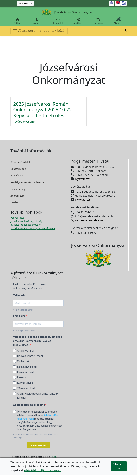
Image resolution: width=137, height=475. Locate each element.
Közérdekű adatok (20, 162)
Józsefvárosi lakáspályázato (25, 224)
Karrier (14, 202)
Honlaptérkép (18, 189)
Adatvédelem (17, 175)
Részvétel (58, 21)
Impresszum (17, 195)
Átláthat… (78, 21)
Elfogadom (118, 466)
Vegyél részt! (17, 217)
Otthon (17, 21)
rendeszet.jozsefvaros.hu (91, 220)
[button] (125, 30)
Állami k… (118, 23)
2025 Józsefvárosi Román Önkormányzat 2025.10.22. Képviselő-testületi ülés (43, 110)
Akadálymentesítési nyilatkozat (27, 182)
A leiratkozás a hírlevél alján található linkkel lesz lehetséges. (35, 436)
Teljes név (19, 295)
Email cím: (19, 316)
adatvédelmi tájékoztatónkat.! (42, 470)
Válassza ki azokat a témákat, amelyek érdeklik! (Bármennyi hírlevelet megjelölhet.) (37, 341)
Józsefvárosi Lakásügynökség (26, 221)
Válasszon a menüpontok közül (41, 30)
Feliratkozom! (38, 445)
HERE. (54, 457)
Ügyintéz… (37, 21)
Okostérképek (18, 168)
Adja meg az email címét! (24, 331)
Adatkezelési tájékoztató (29, 404)
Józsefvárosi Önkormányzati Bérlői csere (32, 228)
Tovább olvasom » (24, 121)
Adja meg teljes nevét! (23, 310)
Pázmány (98, 23)
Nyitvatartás (83, 179)
